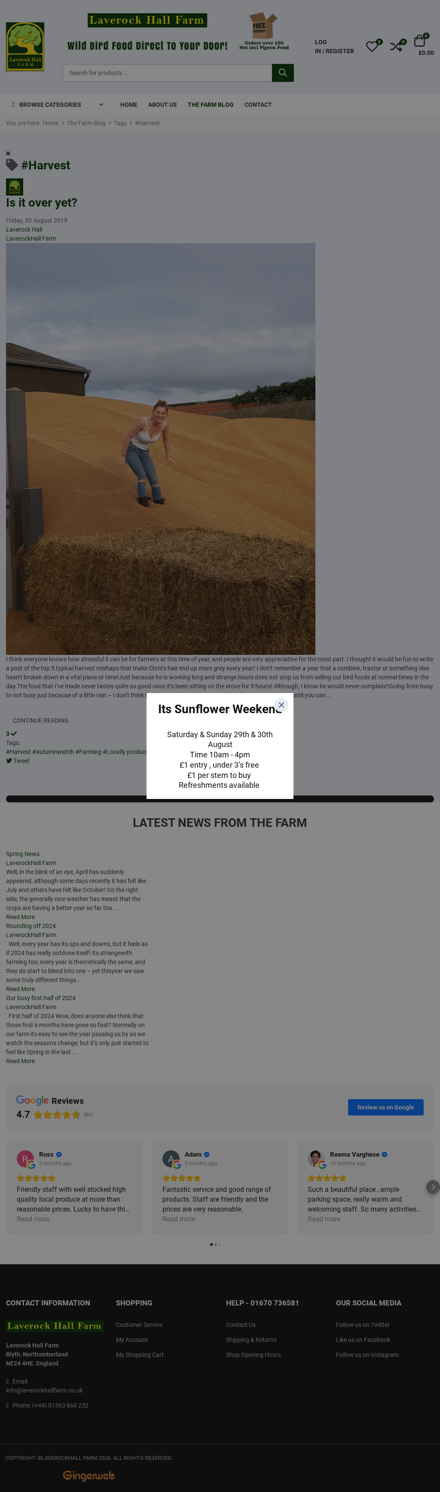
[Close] (281, 705)
